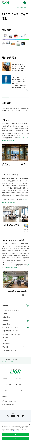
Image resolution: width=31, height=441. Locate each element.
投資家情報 (19, 384)
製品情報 (4, 378)
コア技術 (4, 314)
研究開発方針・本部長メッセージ (10, 310)
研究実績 (4, 340)
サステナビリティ (6, 384)
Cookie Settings (15, 435)
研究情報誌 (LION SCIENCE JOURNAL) (13, 347)
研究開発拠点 (6, 337)
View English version (21, 7)
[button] (24, 2)
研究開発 (18, 378)
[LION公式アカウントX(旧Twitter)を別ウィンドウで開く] (8, 416)
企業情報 (4, 390)
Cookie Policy (16, 430)
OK (15, 438)
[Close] (29, 424)
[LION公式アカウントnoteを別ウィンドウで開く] (18, 416)
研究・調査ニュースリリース (9, 350)
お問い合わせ (12, 401)
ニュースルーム (20, 390)
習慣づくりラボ (6, 344)
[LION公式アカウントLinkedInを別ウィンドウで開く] (23, 416)
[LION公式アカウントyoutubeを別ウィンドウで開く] (13, 416)
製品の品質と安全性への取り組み (11, 334)
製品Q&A (4, 401)
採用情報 (4, 396)
